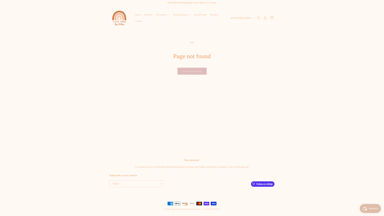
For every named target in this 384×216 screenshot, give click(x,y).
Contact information (211, 209)
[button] (162, 15)
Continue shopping (192, 71)
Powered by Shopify (192, 209)
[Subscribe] (160, 183)
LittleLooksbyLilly (178, 209)
